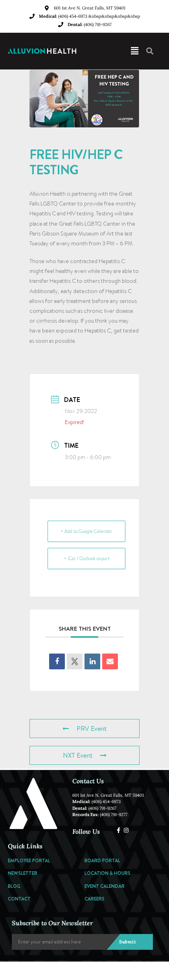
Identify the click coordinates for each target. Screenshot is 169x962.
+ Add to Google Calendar (86, 531)
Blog (14, 886)
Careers (94, 898)
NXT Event (77, 755)
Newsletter (22, 873)
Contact (19, 898)
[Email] (110, 661)
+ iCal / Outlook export (87, 558)
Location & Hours (107, 873)
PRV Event (92, 728)
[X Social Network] (75, 661)
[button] (123, 50)
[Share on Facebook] (57, 661)
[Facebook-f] (118, 830)
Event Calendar (104, 886)
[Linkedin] (92, 661)
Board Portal (102, 860)
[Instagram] (126, 830)
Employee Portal (29, 860)
